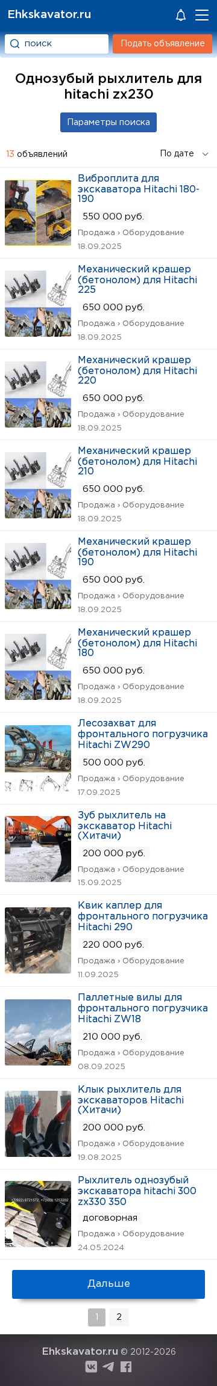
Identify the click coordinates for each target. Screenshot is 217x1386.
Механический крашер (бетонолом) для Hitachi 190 (137, 552)
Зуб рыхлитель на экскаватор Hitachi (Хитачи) (125, 826)
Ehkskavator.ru (49, 15)
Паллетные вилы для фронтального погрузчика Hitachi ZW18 (143, 1008)
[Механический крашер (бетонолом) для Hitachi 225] (38, 333)
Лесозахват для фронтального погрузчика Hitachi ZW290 (143, 734)
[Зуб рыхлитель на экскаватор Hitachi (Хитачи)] (38, 878)
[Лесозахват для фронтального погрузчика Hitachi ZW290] (38, 787)
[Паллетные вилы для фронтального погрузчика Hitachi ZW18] (38, 1061)
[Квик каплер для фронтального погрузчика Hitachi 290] (38, 969)
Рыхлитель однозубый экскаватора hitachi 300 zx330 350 (137, 1191)
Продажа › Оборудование (131, 233)
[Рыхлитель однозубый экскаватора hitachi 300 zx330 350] (38, 1243)
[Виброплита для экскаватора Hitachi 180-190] (38, 242)
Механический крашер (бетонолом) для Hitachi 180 (137, 643)
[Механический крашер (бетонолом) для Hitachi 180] (38, 696)
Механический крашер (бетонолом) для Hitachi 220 (137, 370)
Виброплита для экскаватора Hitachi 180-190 (139, 189)
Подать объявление (163, 44)
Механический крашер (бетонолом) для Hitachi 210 (137, 461)
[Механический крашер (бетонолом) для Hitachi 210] (38, 514)
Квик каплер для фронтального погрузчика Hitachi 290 (143, 916)
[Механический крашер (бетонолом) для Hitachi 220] (38, 423)
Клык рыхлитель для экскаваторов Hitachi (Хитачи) (131, 1100)
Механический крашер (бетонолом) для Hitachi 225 (137, 280)
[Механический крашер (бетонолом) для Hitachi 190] (38, 605)
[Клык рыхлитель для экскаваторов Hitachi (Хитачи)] (38, 1153)
